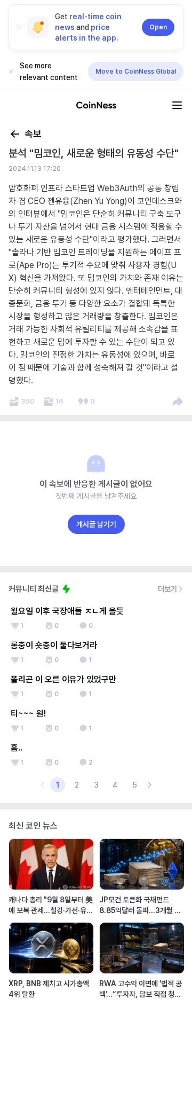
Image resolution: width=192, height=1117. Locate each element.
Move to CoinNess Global (135, 71)
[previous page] (42, 784)
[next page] (149, 784)
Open (158, 27)
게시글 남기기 (96, 524)
